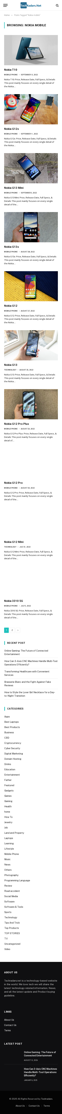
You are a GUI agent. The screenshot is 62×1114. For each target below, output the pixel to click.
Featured (9, 785)
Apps (7, 716)
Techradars (46, 1099)
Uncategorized (12, 944)
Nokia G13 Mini (13, 187)
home (7, 811)
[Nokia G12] (31, 286)
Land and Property (14, 833)
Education (9, 769)
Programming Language (17, 880)
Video (7, 949)
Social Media (11, 896)
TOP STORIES (12, 933)
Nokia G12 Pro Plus (16, 423)
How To (8, 817)
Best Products (12, 727)
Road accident (12, 891)
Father (8, 780)
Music (7, 859)
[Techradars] (30, 5)
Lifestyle (9, 848)
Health (8, 806)
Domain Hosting (12, 759)
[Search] (57, 5)
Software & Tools (13, 907)
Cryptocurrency (12, 743)
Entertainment (12, 774)
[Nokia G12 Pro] (31, 463)
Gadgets (9, 790)
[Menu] (5, 5)
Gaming (8, 801)
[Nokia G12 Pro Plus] (31, 404)
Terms (7, 1030)
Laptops (8, 838)
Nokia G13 (10, 364)
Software (9, 901)
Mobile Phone (11, 854)
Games (8, 796)
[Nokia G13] (31, 345)
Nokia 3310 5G (13, 601)
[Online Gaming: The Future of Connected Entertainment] (12, 1055)
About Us (9, 1020)
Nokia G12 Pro (13, 482)
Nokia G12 (10, 305)
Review (8, 885)
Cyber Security (12, 748)
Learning (9, 843)
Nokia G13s (11, 246)
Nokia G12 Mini (13, 542)
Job (6, 827)
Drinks (7, 764)
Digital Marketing (13, 753)
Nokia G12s (11, 128)
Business (9, 732)
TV (6, 938)
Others (8, 870)
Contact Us (10, 1025)
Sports (7, 912)
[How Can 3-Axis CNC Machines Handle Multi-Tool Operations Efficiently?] (12, 1072)
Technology (10, 917)
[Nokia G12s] (31, 109)
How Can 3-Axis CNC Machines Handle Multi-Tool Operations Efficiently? (40, 1072)
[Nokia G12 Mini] (31, 522)
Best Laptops (11, 722)
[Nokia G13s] (31, 227)
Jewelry (8, 822)
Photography (11, 875)
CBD (6, 737)
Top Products (11, 928)
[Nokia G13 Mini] (31, 168)
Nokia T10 (10, 69)
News (7, 864)
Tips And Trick (12, 922)
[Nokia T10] (31, 50)
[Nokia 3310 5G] (31, 581)
